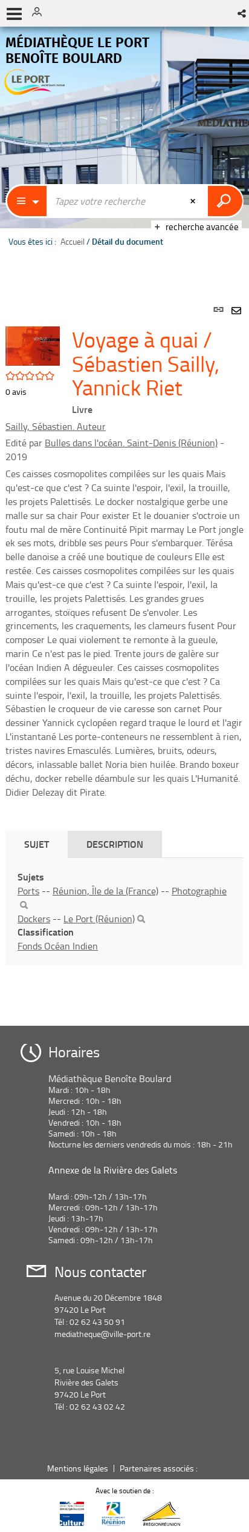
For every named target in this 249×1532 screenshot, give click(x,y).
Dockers (34, 918)
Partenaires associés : (159, 1468)
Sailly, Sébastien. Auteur (55, 426)
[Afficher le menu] (14, 14)
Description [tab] (114, 844)
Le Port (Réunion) (99, 918)
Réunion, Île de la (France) (105, 890)
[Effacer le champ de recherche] (194, 201)
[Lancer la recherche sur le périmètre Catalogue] (225, 201)
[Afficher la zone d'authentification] (41, 13)
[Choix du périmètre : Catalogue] (27, 201)
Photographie (199, 890)
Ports (28, 890)
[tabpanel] (124, 651)
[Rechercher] (24, 905)
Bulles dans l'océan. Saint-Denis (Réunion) (131, 442)
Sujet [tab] (36, 844)
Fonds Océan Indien (58, 946)
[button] (242, 13)
